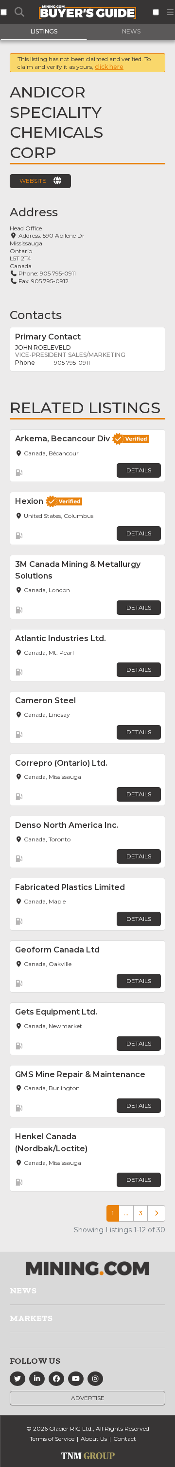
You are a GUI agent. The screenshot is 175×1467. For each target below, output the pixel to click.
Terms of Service (52, 1438)
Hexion (29, 501)
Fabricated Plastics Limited (70, 887)
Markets (31, 1318)
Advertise (88, 1398)
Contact (124, 1438)
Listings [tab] (44, 31)
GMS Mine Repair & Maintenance (80, 1074)
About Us (94, 1438)
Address (34, 212)
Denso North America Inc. (67, 825)
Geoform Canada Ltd (57, 949)
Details (138, 470)
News (23, 1290)
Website (32, 180)
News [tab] (131, 31)
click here (109, 66)
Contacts (36, 315)
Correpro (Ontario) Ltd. (61, 763)
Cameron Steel (45, 700)
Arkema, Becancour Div (62, 438)
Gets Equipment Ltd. (56, 1011)
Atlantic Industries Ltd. (60, 638)
